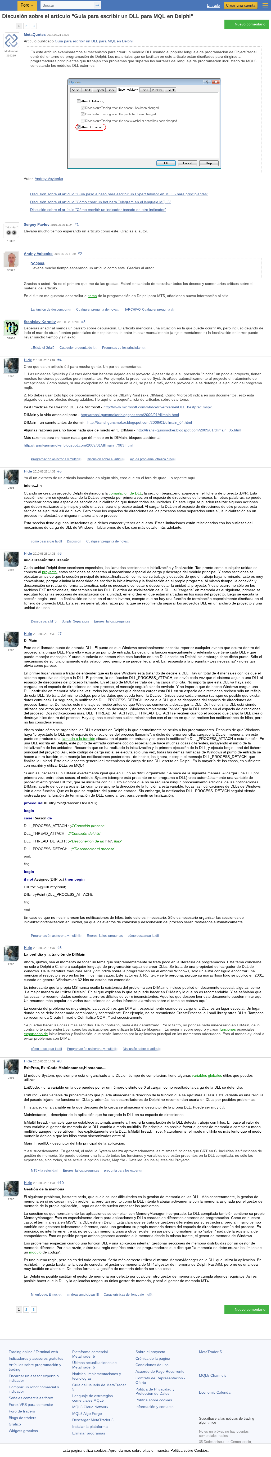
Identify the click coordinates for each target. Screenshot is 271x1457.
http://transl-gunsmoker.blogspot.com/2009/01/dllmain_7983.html (78, 445)
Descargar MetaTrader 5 (93, 1420)
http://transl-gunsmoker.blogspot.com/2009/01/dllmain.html (130, 415)
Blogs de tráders (22, 1418)
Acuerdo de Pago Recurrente (160, 1371)
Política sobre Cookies (189, 1450)
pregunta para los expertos (123, 1170)
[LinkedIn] (236, 1411)
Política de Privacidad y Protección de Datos (155, 1391)
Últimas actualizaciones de (94, 1365)
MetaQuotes (35, 34)
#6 (59, 553)
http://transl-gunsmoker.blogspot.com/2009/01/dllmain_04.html (139, 422)
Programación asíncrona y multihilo (56, 459)
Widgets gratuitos (23, 1431)
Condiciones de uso (152, 1365)
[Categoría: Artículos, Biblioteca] (10, 26)
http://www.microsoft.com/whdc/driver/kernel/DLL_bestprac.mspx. (158, 407)
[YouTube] (227, 1411)
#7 (59, 634)
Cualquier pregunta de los (78, 348)
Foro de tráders (22, 1411)
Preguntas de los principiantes (124, 348)
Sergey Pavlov (36, 224)
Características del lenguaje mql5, (128, 1294)
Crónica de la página (153, 1358)
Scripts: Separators (75, 621)
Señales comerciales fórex (31, 1398)
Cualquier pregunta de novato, (98, 309)
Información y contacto (155, 1407)
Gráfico (15, 1424)
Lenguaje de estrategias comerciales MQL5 (92, 1398)
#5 (59, 471)
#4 (59, 360)
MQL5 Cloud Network (90, 1407)
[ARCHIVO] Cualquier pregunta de (150, 309)
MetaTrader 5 (210, 1352)
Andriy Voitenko (38, 253)
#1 (77, 224)
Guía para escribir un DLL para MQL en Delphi (94, 41)
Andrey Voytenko (49, 178)
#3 (83, 322)
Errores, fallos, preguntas (112, 621)
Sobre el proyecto (150, 1352)
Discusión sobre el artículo (106, 459)
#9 (59, 1061)
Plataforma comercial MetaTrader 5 (90, 1354)
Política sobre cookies (154, 1400)
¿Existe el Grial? (43, 348)
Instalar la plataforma (90, 1426)
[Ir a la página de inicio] (3, 26)
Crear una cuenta (240, 5)
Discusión (74, 541)
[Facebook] (202, 1411)
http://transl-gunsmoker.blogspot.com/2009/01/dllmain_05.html (189, 430)
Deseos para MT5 (44, 621)
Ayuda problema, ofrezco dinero (153, 459)
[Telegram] (210, 1411)
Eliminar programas (88, 1433)
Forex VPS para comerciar (31, 1404)
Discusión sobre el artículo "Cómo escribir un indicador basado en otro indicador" (98, 209)
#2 (80, 253)
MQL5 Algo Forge (87, 1413)
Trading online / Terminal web (33, 1352)
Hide (28, 360)
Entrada (213, 5)
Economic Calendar (215, 1392)
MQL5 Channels (212, 1375)
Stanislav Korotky (40, 322)
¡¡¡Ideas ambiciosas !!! (83, 1294)
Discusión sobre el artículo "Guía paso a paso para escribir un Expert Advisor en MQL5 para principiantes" (119, 194)
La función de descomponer (51, 309)
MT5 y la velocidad (44, 1170)
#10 (60, 1183)
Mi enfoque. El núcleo (46, 1294)
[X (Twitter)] (219, 1411)
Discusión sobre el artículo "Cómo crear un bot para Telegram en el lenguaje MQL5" (100, 202)
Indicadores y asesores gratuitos (36, 1358)
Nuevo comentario (250, 24)
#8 (59, 948)
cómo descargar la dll (46, 541)
